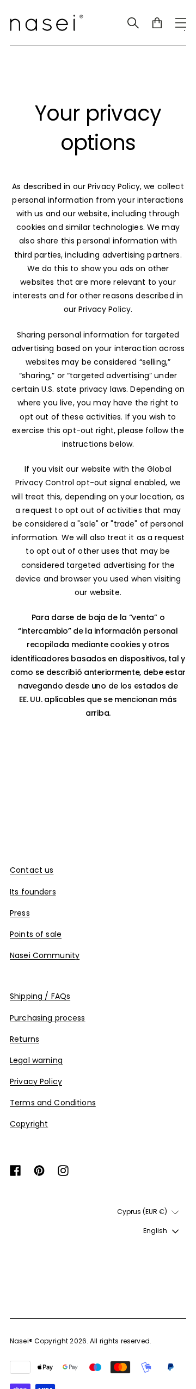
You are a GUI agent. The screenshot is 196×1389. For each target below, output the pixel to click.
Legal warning (36, 1060)
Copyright (29, 1123)
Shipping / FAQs (40, 996)
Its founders (33, 891)
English (155, 1230)
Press (20, 913)
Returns (24, 1039)
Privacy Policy (36, 1081)
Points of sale (36, 934)
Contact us (31, 870)
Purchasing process (47, 1017)
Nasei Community (44, 955)
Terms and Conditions (53, 1102)
